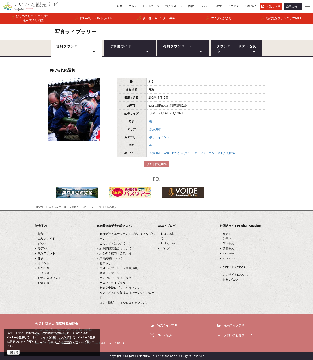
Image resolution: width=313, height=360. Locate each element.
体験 (41, 258)
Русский (228, 253)
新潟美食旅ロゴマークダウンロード (122, 288)
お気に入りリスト (49, 278)
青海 (166, 153)
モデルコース (46, 248)
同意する (13, 352)
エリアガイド (46, 238)
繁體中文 (228, 248)
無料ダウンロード (70, 46)
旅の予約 (43, 268)
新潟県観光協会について (115, 248)
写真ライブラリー (168, 325)
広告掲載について (111, 258)
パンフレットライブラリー (116, 278)
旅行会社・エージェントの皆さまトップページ (127, 236)
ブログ (165, 248)
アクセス (43, 273)
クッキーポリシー (67, 341)
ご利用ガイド (121, 46)
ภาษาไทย (229, 258)
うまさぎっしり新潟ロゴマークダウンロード (127, 295)
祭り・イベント (159, 137)
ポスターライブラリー (113, 283)
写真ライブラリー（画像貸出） (119, 268)
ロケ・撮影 (164, 335)
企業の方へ (293, 6)
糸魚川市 (155, 129)
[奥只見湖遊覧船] (77, 193)
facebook (167, 234)
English (227, 234)
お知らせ (43, 283)
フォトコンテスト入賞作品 (217, 153)
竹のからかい (180, 153)
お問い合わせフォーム (238, 335)
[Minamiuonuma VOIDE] (183, 193)
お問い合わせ (231, 279)
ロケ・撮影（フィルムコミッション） (124, 302)
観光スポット (46, 253)
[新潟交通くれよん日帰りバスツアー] (130, 193)
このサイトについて (112, 243)
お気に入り (273, 6)
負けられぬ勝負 (108, 207)
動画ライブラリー (111, 273)
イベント (43, 263)
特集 (41, 234)
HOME (40, 207)
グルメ (42, 243)
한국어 (227, 238)
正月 (194, 153)
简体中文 (228, 243)
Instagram (168, 243)
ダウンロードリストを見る (236, 48)
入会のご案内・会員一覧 (115, 253)
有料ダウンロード (177, 46)
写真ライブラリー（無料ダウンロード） (71, 207)
